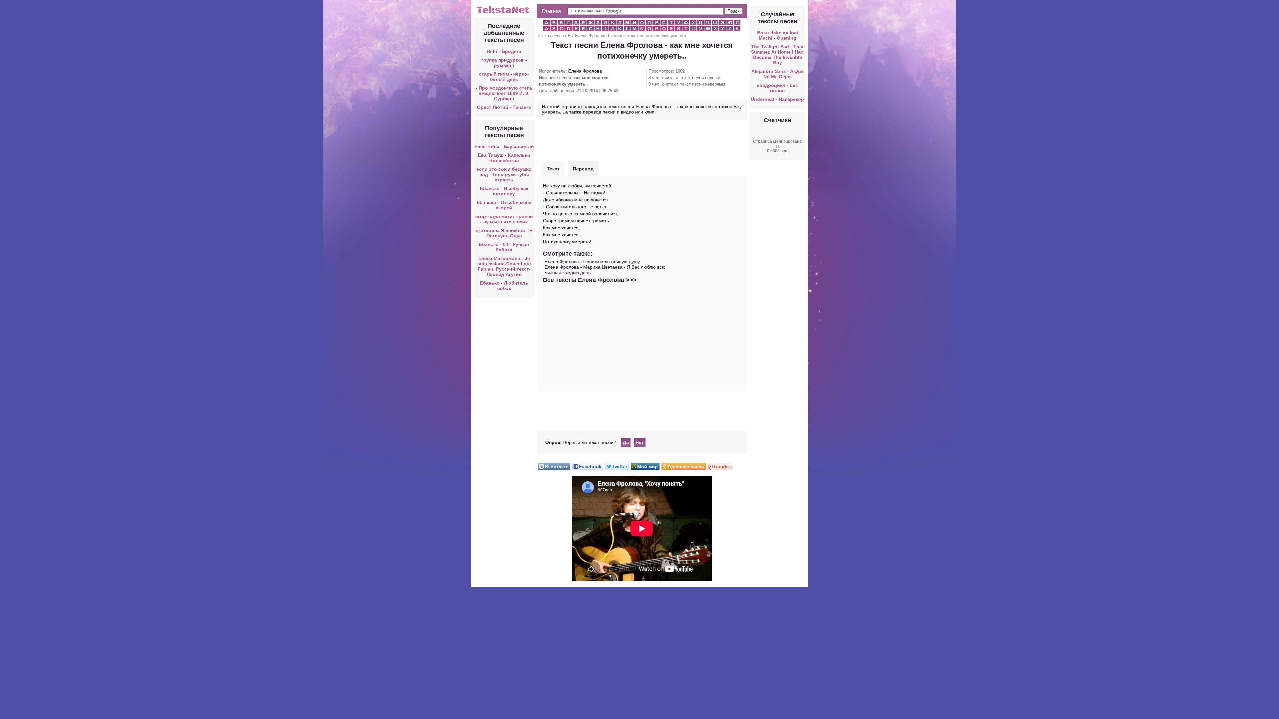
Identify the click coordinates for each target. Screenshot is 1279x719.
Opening (786, 38)
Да (626, 442)
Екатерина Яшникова (500, 230)
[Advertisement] (642, 139)
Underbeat (762, 99)
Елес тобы (486, 146)
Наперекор (791, 99)
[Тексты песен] (504, 12)
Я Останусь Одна (509, 233)
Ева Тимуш (491, 155)
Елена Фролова (591, 35)
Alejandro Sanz (768, 71)
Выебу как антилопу (510, 191)
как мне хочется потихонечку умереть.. (650, 35)
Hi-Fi (492, 51)
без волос (784, 88)
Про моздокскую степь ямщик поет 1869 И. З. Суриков (506, 93)
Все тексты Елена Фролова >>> (590, 280)
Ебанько (490, 188)
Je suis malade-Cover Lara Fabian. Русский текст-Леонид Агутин (504, 266)
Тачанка (522, 107)
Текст (553, 168)
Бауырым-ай (519, 146)
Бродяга (511, 51)
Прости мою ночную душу (611, 261)
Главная (551, 11)
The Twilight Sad (770, 46)
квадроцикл (771, 85)
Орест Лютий (492, 107)
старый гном (494, 74)
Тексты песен (550, 35)
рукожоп (504, 65)
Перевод (583, 168)
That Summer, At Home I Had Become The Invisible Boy (777, 54)
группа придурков (502, 60)
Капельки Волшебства (509, 157)
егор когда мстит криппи (504, 216)
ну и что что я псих (505, 221)
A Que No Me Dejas (783, 74)
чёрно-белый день (509, 76)
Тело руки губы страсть (510, 177)
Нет (640, 442)
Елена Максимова (499, 258)
